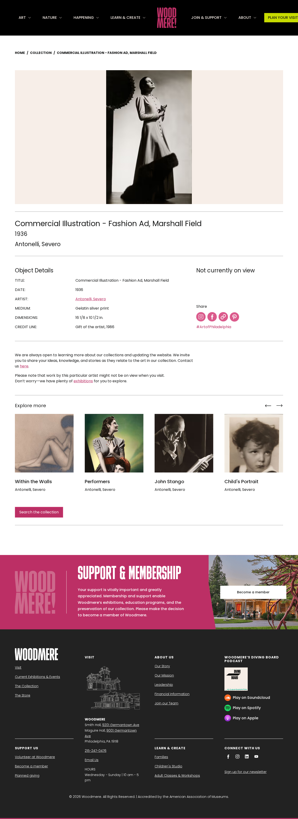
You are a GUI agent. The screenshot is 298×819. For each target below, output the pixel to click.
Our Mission (164, 675)
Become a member (253, 592)
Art (22, 17)
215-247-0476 (95, 750)
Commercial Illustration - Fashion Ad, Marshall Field (107, 52)
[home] (166, 17)
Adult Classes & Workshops (177, 775)
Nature (50, 17)
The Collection (26, 686)
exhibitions (83, 381)
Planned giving (27, 775)
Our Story (162, 666)
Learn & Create (125, 17)
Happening (84, 17)
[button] (25, 17)
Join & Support (206, 17)
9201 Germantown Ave (120, 725)
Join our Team (166, 703)
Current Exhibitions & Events (37, 677)
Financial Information (172, 694)
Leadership (164, 685)
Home (20, 52)
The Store (22, 695)
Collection (41, 52)
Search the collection (39, 512)
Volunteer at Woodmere (35, 757)
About (244, 17)
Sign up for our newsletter (245, 772)
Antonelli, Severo (38, 244)
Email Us (91, 760)
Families (161, 757)
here (24, 366)
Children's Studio (168, 766)
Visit (18, 667)
